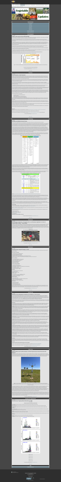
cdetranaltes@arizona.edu (35, 215)
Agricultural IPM (14, 6)
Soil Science (30, 24)
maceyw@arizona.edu (34, 68)
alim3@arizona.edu (34, 396)
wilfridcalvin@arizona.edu (34, 346)
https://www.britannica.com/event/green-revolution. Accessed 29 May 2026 (37, 109)
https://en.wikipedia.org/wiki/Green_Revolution (34, 112)
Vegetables (18, 6)
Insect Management (31, 23)
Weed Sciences (30, 28)
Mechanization (30, 27)
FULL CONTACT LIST (28, 478)
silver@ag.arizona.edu (34, 113)
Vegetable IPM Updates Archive (30, 32)
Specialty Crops (30, 29)
